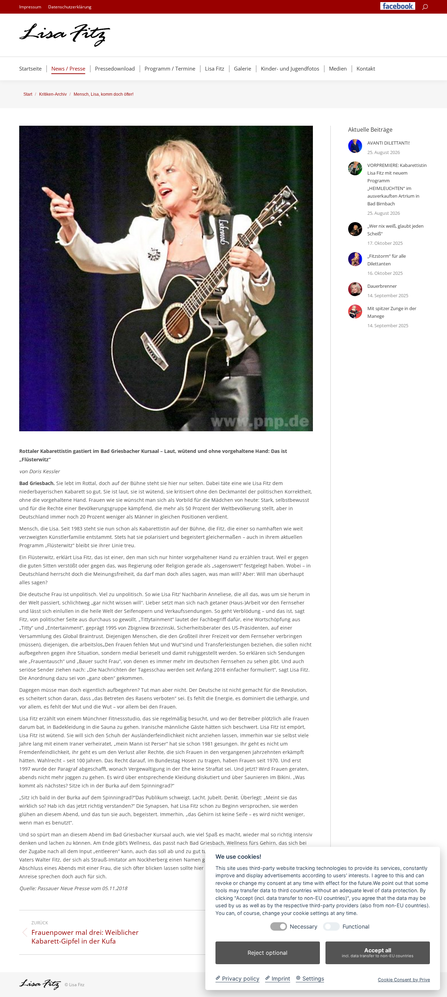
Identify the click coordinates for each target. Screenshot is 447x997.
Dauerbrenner (382, 286)
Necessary (303, 926)
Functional (356, 926)
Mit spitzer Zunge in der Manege (391, 312)
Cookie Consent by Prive (404, 979)
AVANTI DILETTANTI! (388, 143)
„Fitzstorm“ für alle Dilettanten (386, 260)
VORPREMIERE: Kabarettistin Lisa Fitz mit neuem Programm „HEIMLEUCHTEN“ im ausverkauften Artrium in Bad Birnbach (397, 184)
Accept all (377, 952)
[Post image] (355, 146)
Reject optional (267, 952)
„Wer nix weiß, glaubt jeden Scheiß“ (395, 230)
